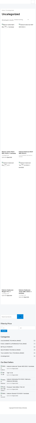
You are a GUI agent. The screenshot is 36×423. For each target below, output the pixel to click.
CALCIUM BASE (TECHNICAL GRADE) (11, 340)
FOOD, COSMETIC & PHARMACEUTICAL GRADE (14, 344)
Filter (4, 330)
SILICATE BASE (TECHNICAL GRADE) (11, 350)
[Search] (20, 316)
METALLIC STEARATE (6, 347)
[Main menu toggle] (33, 2)
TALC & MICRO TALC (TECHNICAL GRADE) (12, 353)
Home (3, 10)
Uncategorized (5, 356)
